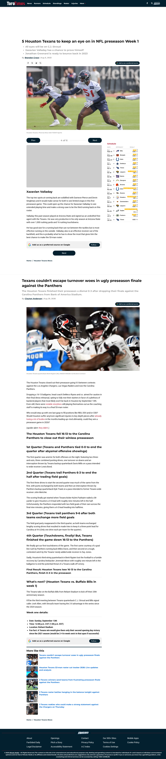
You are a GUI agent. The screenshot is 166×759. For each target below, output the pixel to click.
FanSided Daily (33, 742)
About (29, 738)
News (29, 3)
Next (95, 140)
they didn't (43, 428)
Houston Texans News (43, 261)
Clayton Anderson (33, 299)
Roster (66, 3)
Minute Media (14, 753)
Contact (85, 738)
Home (28, 261)
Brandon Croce (32, 58)
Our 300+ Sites (109, 738)
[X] (152, 3)
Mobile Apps (133, 738)
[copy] (40, 63)
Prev (33, 140)
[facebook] (147, 3)
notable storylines (54, 404)
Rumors (37, 3)
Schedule (47, 3)
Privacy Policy (87, 742)
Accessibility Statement (61, 746)
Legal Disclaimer (34, 746)
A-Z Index (85, 746)
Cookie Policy (133, 742)
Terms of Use (109, 742)
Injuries (74, 3)
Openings (55, 738)
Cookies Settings (110, 746)
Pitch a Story (56, 742)
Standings (57, 3)
